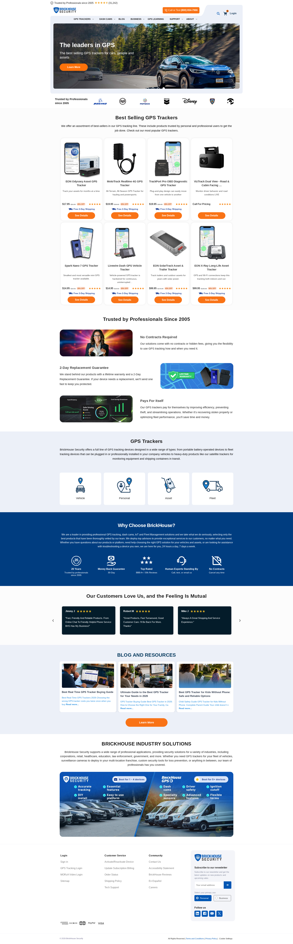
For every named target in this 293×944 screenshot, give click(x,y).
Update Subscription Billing (119, 868)
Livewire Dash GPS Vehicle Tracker (125, 267)
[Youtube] (212, 913)
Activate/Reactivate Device (119, 862)
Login (233, 13)
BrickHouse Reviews (160, 874)
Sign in (64, 862)
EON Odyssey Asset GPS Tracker (81, 183)
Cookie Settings (225, 939)
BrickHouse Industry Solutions (146, 744)
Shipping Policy (113, 881)
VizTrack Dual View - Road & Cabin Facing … (211, 183)
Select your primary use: (205, 892)
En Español (155, 881)
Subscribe (227, 885)
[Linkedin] (197, 913)
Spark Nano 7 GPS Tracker (81, 265)
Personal (204, 898)
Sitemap (64, 881)
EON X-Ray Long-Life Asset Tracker (211, 267)
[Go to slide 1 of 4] (147, 88)
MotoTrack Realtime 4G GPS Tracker (125, 183)
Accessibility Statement (161, 868)
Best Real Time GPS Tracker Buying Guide (87, 692)
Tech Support (112, 887)
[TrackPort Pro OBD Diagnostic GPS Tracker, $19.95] (168, 158)
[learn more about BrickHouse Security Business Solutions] (146, 804)
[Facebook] (204, 913)
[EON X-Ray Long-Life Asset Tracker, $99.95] (211, 243)
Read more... (72, 704)
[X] (219, 913)
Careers (153, 887)
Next (240, 620)
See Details (168, 300)
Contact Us (155, 862)
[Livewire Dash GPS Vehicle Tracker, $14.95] (125, 243)
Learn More (73, 67)
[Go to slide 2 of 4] (153, 88)
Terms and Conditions (195, 939)
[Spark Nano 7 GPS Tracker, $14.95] (81, 243)
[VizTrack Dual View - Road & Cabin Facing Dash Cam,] (211, 158)
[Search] (218, 13)
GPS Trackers (146, 441)
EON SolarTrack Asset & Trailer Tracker (168, 267)
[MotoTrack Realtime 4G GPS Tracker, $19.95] (125, 158)
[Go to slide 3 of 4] (158, 88)
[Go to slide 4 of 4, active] (164, 88)
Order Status (111, 874)
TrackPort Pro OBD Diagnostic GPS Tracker (168, 183)
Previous (53, 620)
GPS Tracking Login (71, 868)
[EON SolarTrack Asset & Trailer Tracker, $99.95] (168, 243)
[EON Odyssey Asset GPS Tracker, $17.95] (81, 158)
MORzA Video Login (71, 874)
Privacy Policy (211, 939)
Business (223, 898)
